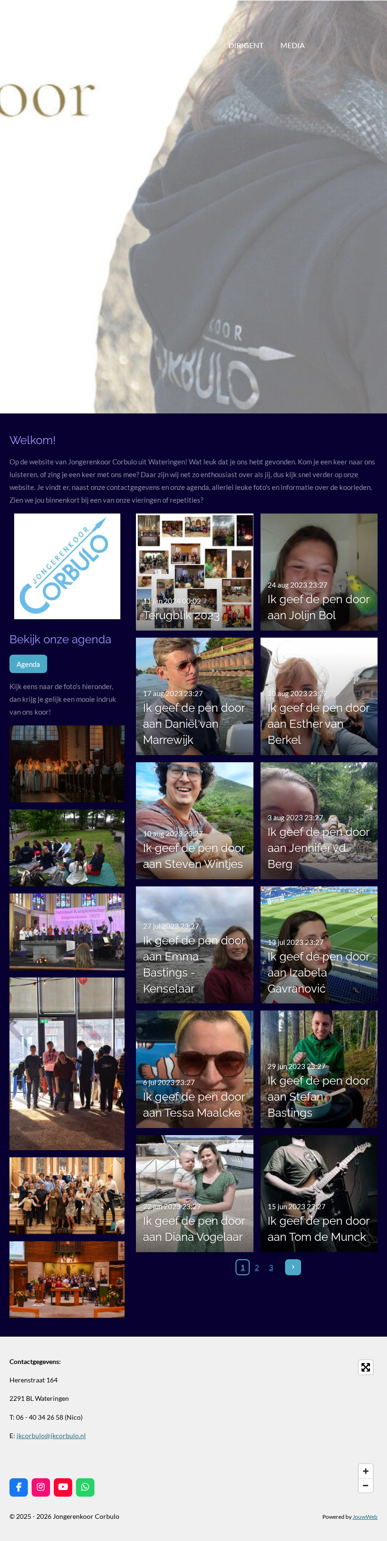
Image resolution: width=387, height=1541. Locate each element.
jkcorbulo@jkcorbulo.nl (51, 1436)
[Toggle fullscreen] (366, 1367)
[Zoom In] (366, 1471)
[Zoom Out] (366, 1485)
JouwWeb (365, 1516)
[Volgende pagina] (293, 1267)
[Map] (288, 1426)
